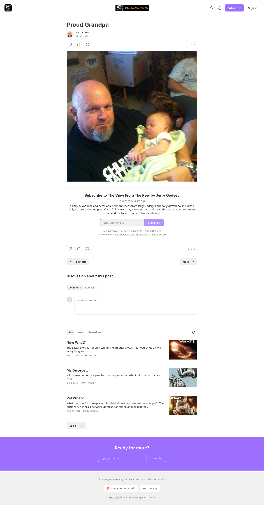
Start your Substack (122, 488)
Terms (139, 479)
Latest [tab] (80, 332)
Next (186, 262)
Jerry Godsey (83, 32)
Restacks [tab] (90, 287)
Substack (114, 497)
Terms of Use (149, 230)
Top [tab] (71, 332)
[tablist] (82, 287)
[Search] (212, 7)
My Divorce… (77, 370)
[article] (132, 351)
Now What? (76, 342)
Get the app (149, 488)
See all (74, 426)
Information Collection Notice (131, 234)
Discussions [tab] (94, 332)
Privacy (129, 479)
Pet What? (75, 398)
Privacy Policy (159, 234)
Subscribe (234, 8)
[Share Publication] (219, 7)
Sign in (253, 8)
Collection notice (155, 479)
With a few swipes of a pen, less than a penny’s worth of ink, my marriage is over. (114, 377)
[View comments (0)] (78, 44)
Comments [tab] (75, 287)
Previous (80, 262)
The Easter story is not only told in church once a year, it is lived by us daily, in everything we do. (114, 349)
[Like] (70, 44)
